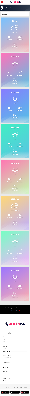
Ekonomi (5, 339)
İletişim (4, 380)
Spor (4, 341)
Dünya (4, 348)
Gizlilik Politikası (7, 378)
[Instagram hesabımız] (16, 310)
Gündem (5, 337)
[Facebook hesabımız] (11, 310)
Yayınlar (5, 364)
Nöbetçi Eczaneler (7, 355)
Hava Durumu (6, 360)
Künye (4, 376)
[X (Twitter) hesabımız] (14, 310)
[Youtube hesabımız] (19, 310)
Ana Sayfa (5, 371)
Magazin (5, 346)
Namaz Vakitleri (7, 357)
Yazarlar (5, 373)
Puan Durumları (7, 362)
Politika (5, 344)
